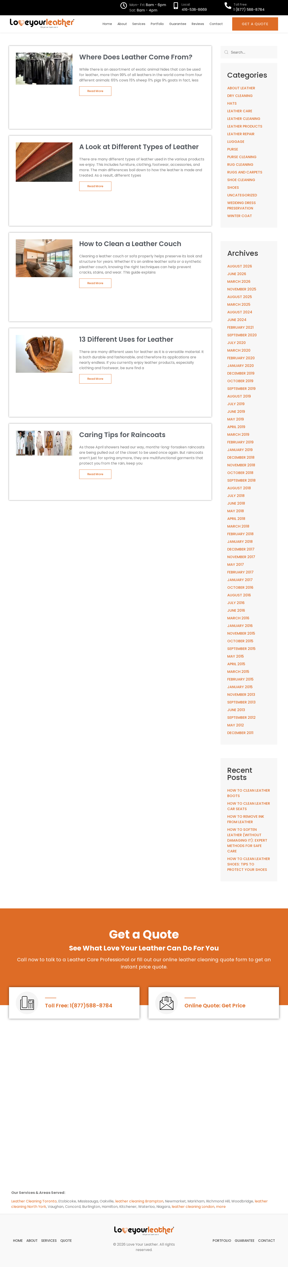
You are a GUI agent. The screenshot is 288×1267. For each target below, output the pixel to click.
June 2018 (236, 503)
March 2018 (238, 526)
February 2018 (240, 534)
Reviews (198, 24)
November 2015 (241, 633)
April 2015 (236, 664)
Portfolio (157, 24)
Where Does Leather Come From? (135, 57)
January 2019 (240, 449)
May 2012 (235, 725)
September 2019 (241, 388)
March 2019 (238, 434)
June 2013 (236, 709)
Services (138, 24)
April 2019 (236, 426)
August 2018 (239, 488)
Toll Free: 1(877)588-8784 (78, 1005)
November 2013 (241, 694)
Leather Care (239, 111)
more (221, 1206)
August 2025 (239, 296)
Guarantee (177, 24)
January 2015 (240, 687)
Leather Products (244, 126)
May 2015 (235, 656)
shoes (233, 187)
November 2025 (241, 289)
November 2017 (241, 556)
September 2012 (241, 717)
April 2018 (236, 518)
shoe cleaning (241, 179)
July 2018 (236, 495)
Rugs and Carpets (244, 172)
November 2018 (241, 465)
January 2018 (240, 541)
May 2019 (235, 419)
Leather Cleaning (243, 118)
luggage (235, 141)
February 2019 (240, 442)
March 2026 (238, 281)
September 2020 (242, 335)
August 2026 (239, 266)
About (122, 24)
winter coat (239, 215)
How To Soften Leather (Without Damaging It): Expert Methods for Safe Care (247, 840)
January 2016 (240, 625)
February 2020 (241, 358)
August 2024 (239, 312)
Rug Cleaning (240, 164)
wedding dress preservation (241, 205)
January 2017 (240, 579)
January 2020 (240, 365)
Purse (232, 149)
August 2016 (239, 595)
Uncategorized (242, 195)
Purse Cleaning (241, 156)
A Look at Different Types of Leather (139, 147)
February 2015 (240, 679)
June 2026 (236, 273)
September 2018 (241, 480)
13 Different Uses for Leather (126, 339)
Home (107, 24)
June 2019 (236, 411)
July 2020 (236, 342)
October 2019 (240, 381)
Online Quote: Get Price (214, 1005)
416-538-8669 (194, 9)
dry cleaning (240, 95)
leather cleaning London (193, 1206)
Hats (232, 103)
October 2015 (240, 641)
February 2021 (240, 327)
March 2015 (238, 671)
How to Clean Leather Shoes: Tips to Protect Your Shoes (248, 864)
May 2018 (235, 511)
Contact (216, 24)
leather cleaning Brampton (139, 1201)
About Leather (241, 88)
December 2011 (240, 732)
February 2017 (240, 572)
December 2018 (240, 457)
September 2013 (241, 702)
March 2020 (238, 350)
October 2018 (240, 472)
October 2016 (240, 587)
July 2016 (236, 602)
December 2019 (240, 373)
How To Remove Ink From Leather (245, 819)
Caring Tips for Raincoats (122, 435)
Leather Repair (240, 134)
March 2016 (238, 618)
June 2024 (236, 319)
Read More (95, 91)
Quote (66, 1240)
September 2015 (241, 648)
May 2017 (235, 564)
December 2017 (240, 549)
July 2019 (236, 404)
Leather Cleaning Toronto (34, 1201)
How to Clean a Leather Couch (130, 244)
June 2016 (236, 610)
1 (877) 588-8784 (249, 9)
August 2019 (239, 396)
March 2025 (238, 304)
